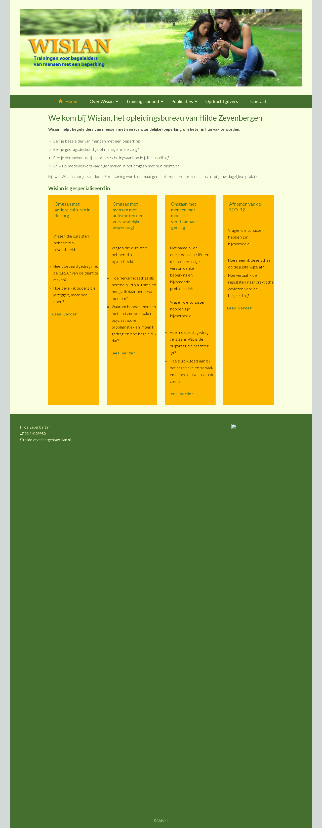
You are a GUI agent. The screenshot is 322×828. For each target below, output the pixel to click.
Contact (258, 101)
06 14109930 (35, 433)
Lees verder (64, 314)
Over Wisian (102, 101)
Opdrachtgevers (221, 101)
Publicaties (182, 101)
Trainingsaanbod (142, 101)
